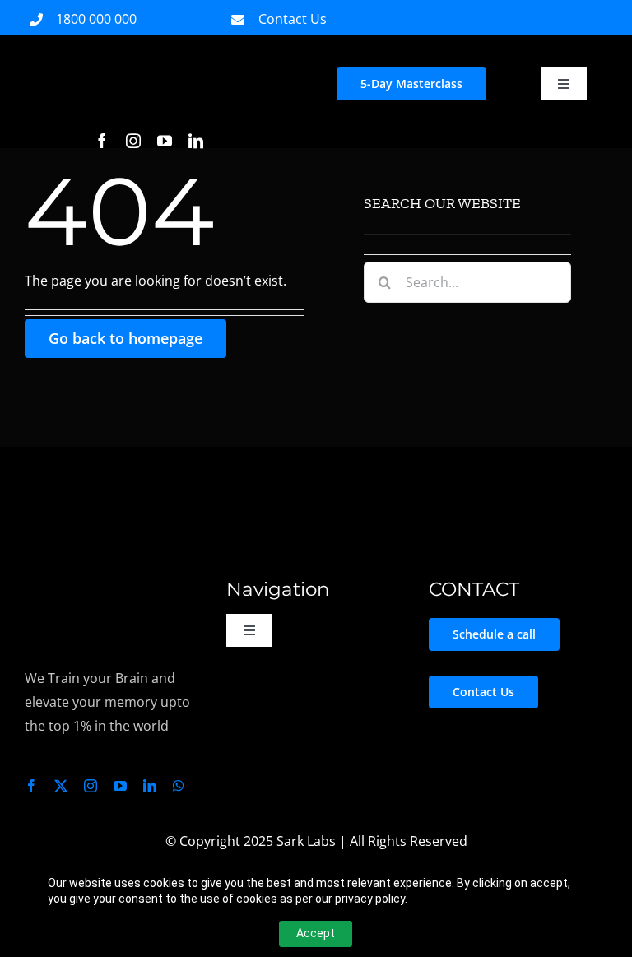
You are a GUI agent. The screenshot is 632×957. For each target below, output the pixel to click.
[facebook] (102, 140)
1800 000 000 (96, 19)
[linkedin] (195, 140)
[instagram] (133, 140)
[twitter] (60, 785)
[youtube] (164, 140)
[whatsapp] (178, 785)
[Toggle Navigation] (564, 83)
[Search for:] (467, 281)
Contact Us (292, 19)
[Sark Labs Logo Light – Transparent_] (67, 577)
